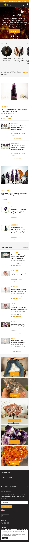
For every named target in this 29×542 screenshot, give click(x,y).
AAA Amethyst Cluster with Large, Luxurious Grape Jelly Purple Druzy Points (19, 211)
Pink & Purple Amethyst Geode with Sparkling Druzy (19, 325)
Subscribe (7, 506)
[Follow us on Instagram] (5, 523)
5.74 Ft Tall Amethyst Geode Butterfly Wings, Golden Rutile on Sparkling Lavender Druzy (19, 128)
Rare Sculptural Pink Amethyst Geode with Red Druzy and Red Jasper (18, 342)
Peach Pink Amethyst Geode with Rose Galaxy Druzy (19, 273)
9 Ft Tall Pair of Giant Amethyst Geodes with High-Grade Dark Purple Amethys (14, 194)
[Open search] (21, 5)
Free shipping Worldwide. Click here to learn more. (14, 1)
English (4, 515)
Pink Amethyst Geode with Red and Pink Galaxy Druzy (19, 290)
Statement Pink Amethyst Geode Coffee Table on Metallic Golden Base (18, 256)
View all (25, 44)
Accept (5, 538)
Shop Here (14, 31)
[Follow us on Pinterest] (8, 523)
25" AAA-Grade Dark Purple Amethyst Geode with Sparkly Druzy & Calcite (14, 110)
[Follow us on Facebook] (2, 523)
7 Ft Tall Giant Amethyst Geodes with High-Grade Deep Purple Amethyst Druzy (18, 148)
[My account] (23, 5)
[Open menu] (2, 4)
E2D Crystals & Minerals (8, 113)
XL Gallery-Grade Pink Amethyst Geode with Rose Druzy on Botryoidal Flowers (19, 307)
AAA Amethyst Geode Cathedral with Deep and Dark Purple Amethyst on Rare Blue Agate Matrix (18, 230)
